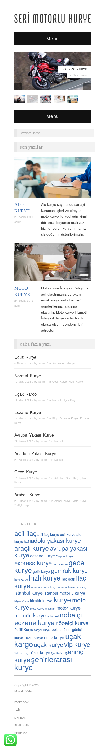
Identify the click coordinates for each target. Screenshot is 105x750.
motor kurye (68, 607)
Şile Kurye (57, 653)
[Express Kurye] (52, 70)
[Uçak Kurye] (45, 98)
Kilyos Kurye (21, 601)
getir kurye (41, 571)
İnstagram (21, 725)
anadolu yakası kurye (52, 540)
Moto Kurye (68, 254)
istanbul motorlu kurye (64, 593)
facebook (21, 702)
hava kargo (21, 579)
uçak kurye (48, 644)
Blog (51, 245)
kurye (62, 599)
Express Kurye (74, 69)
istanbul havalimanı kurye (73, 587)
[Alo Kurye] (52, 178)
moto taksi (53, 616)
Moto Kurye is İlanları (42, 608)
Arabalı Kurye (39, 245)
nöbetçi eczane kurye (48, 618)
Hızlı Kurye (49, 250)
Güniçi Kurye (33, 250)
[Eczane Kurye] (59, 98)
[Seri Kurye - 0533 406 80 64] (52, 17)
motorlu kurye (30, 615)
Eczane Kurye (27, 412)
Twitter (19, 710)
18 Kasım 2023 (23, 478)
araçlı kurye (31, 548)
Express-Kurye (64, 245)
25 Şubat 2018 (23, 501)
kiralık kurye (41, 601)
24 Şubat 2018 (23, 300)
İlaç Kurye (64, 250)
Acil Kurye (22, 245)
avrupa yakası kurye (50, 551)
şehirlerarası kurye (43, 663)
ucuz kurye (54, 637)
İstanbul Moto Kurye (37, 254)
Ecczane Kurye (69, 418)
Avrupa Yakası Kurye (34, 435)
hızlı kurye (45, 577)
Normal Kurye (27, 375)
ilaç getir (68, 579)
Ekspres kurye (64, 556)
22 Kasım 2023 (23, 441)
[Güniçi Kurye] (19, 98)
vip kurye (77, 644)
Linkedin (20, 717)
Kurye (55, 254)
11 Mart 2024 (22, 418)
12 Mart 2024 (22, 400)
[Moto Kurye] (52, 263)
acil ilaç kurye (48, 534)
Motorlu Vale (23, 691)
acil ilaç (25, 533)
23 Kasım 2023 (23, 217)
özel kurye (40, 652)
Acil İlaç (59, 478)
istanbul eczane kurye (44, 587)
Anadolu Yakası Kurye (35, 453)
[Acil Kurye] (72, 98)
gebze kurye (60, 564)
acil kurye (67, 534)
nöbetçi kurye (72, 623)
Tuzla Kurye (33, 637)
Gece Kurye (59, 381)
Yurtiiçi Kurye (22, 505)
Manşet (71, 363)
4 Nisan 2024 (22, 363)
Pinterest (21, 733)
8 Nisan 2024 (78, 75)
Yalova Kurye (22, 653)
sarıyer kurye (42, 630)
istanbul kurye (28, 592)
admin (17, 222)
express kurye (33, 562)
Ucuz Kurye (25, 357)
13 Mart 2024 (22, 381)
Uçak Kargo (25, 394)
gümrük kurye (69, 570)
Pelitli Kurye (23, 629)
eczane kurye (42, 556)
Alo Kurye (83, 159)
